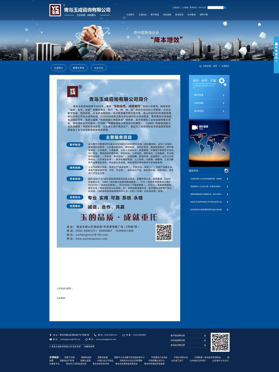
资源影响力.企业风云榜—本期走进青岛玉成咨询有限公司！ (209, 186)
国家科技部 (86, 357)
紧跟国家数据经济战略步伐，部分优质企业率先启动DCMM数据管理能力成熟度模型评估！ (209, 194)
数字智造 (155, 15)
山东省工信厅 (177, 360)
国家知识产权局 (67, 360)
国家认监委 (86, 360)
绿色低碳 (167, 15)
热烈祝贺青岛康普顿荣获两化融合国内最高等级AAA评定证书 (209, 210)
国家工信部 (70, 357)
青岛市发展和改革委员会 (126, 364)
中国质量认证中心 (157, 360)
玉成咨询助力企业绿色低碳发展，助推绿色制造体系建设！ (209, 179)
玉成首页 (176, 8)
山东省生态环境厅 (198, 360)
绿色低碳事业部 (178, 340)
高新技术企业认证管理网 (131, 360)
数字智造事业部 (178, 335)
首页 (215, 66)
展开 (276, 53)
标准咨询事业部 (178, 345)
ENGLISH (202, 8)
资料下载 (204, 15)
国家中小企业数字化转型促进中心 (129, 357)
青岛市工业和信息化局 (76, 364)
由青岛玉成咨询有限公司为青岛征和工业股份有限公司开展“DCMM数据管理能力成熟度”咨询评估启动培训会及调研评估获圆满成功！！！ (209, 202)
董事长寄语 (78, 68)
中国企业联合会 (181, 357)
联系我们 (193, 8)
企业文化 (98, 68)
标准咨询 (179, 15)
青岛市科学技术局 (101, 364)
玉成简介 (130, 15)
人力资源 (184, 8)
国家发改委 (103, 357)
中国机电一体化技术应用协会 (207, 357)
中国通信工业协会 (159, 357)
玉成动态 (143, 15)
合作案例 (191, 15)
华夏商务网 (89, 347)
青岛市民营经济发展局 (154, 364)
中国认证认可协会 (105, 360)
